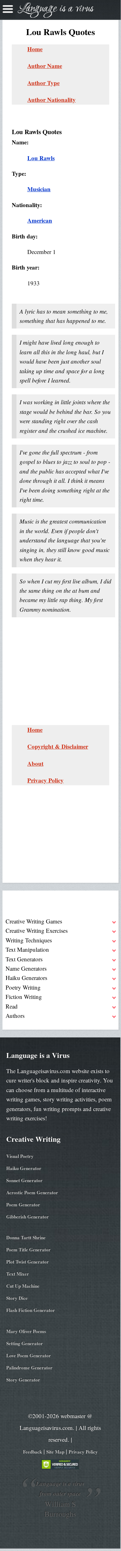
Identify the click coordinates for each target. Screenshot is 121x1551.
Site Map (55, 1451)
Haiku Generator (23, 1168)
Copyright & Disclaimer (57, 746)
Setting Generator (24, 1343)
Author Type (43, 83)
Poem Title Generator (28, 1249)
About (35, 763)
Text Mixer (17, 1273)
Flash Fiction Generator (30, 1310)
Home (35, 49)
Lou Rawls (41, 158)
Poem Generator (23, 1204)
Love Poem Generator (28, 1355)
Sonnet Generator (24, 1180)
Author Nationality (51, 99)
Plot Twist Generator (27, 1261)
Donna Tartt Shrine (26, 1237)
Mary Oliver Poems (26, 1331)
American (39, 220)
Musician (39, 189)
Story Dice (17, 1298)
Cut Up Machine (22, 1285)
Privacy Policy (45, 780)
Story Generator (23, 1379)
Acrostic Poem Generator (32, 1192)
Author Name (44, 65)
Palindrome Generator (29, 1367)
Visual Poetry (20, 1156)
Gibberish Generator (27, 1216)
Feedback (32, 1451)
